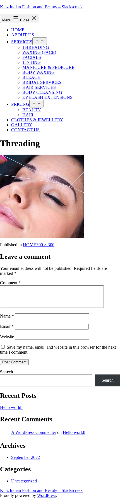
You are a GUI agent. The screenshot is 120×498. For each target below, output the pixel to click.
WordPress (46, 495)
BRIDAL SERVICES (41, 82)
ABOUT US (22, 34)
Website (7, 336)
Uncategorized (24, 481)
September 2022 (25, 457)
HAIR (27, 114)
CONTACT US (25, 129)
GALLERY (21, 124)
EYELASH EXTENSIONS (47, 97)
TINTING (31, 62)
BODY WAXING (38, 72)
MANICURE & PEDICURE (48, 67)
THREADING (35, 47)
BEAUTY (31, 109)
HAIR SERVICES (39, 87)
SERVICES (21, 41)
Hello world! (11, 407)
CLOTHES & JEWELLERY (37, 119)
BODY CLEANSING (42, 92)
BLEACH (31, 77)
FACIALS (31, 57)
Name (7, 316)
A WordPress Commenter (33, 432)
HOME (18, 29)
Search (6, 371)
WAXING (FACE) (39, 52)
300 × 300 (45, 244)
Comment (10, 282)
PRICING (20, 104)
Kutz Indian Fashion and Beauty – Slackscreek (41, 6)
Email (7, 326)
